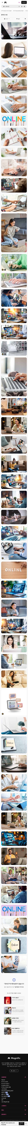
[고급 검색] (25, 18)
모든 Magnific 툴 (5, 1101)
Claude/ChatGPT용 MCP (7, 1090)
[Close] (26, 1124)
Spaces (3, 1079)
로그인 (24, 2)
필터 (19, 18)
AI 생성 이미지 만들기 (7, 10)
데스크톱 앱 (5, 1096)
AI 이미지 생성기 (5, 1083)
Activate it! (21, 1123)
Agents (4, 1092)
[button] (14, 1071)
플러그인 (4, 1094)
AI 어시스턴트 (4, 1081)
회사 (2, 1110)
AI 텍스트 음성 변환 (6, 1087)
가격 (19, 2)
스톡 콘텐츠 (4, 1089)
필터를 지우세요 (19, 987)
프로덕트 (3, 1077)
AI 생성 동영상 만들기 (19, 10)
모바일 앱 (3, 1098)
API (2, 1100)
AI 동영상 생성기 (5, 1085)
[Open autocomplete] (3, 6)
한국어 (14, 1070)
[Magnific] (14, 1058)
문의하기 (3, 1114)
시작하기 (3, 1106)
